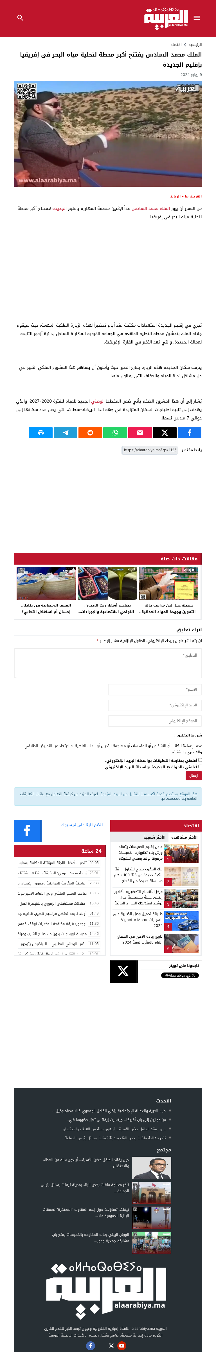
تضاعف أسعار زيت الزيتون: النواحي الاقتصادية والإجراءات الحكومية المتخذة (107, 612)
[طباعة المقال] (40, 432)
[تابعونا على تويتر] (111, 1345)
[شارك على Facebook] (189, 432)
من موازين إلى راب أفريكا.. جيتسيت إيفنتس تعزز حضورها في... (116, 1119)
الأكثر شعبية (154, 837)
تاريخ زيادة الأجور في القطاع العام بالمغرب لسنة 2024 (140, 939)
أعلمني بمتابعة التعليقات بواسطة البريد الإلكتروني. (151, 760)
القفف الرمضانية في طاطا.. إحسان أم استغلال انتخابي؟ (46, 608)
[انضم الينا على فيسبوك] (90, 1345)
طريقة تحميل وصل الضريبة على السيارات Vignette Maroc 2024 (138, 919)
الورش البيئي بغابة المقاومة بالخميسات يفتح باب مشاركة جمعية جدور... (90, 1237)
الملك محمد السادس (151, 208)
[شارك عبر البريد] (140, 432)
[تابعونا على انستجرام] (100, 1345)
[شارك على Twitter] (164, 432)
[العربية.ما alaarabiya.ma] (105, 1289)
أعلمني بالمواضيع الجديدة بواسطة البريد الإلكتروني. (150, 767)
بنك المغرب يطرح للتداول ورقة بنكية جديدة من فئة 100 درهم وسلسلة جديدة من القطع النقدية (138, 878)
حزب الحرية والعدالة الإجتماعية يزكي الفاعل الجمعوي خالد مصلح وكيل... (109, 1110)
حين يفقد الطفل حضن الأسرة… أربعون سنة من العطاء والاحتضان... (112, 1129)
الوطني (98, 401)
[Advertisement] (108, 277)
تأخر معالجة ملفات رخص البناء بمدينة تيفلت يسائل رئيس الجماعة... (113, 1138)
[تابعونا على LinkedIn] (132, 1345)
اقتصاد (176, 44)
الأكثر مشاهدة (184, 837)
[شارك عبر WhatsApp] (115, 432)
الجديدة (59, 208)
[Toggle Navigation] (198, 19)
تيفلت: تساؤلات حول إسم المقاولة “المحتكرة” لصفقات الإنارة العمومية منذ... (86, 1212)
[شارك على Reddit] (90, 432)
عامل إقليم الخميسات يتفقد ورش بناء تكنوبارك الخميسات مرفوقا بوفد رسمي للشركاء (140, 852)
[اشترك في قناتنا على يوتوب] (121, 1345)
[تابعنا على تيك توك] (80, 1345)
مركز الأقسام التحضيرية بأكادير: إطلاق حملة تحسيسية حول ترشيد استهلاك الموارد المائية (138, 897)
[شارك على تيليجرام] (65, 432)
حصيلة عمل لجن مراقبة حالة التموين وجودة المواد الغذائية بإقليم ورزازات (168, 612)
